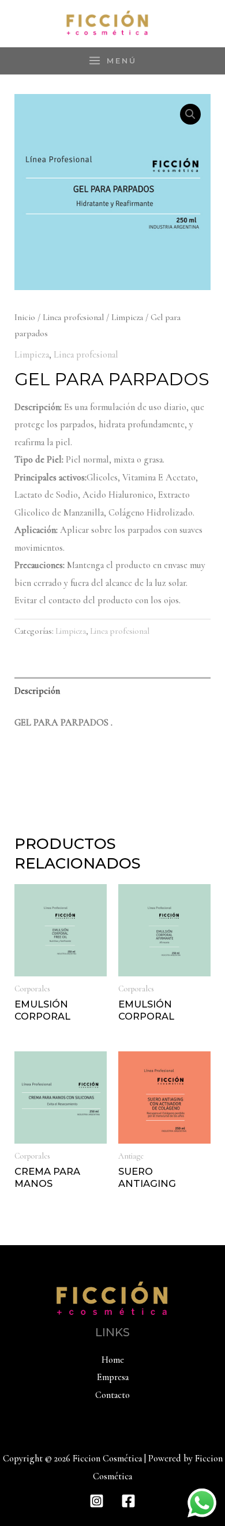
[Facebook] (128, 1501)
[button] (190, 114)
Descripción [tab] (37, 691)
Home (113, 1360)
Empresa (113, 1377)
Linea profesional (73, 317)
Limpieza (127, 317)
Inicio (24, 317)
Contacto (112, 1395)
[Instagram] (96, 1501)
